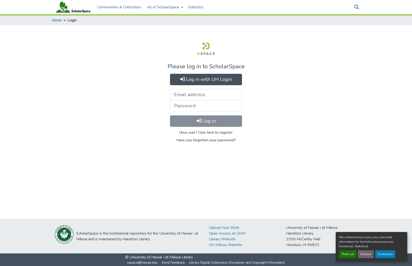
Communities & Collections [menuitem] (119, 7)
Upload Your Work (224, 227)
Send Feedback (173, 262)
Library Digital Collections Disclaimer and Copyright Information (237, 262)
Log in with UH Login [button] (208, 79)
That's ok (347, 254)
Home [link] (57, 20)
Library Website (222, 239)
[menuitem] (164, 7)
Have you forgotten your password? (206, 140)
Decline (365, 254)
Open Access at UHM (227, 233)
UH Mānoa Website (225, 244)
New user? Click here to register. (206, 132)
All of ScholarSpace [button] (163, 7)
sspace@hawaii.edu (142, 262)
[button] (72, 7)
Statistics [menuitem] (195, 7)
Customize (385, 254)
